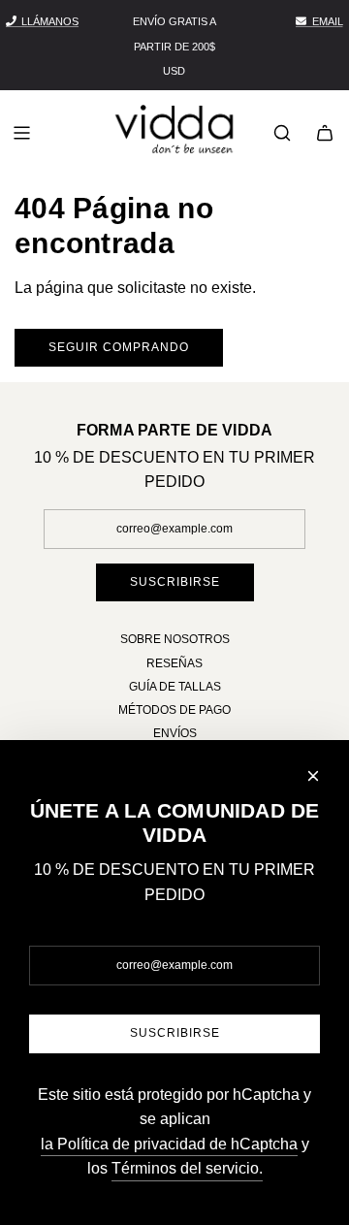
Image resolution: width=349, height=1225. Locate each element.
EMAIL (327, 21)
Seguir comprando (118, 347)
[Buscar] (282, 133)
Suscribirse (175, 582)
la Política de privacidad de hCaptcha (169, 1144)
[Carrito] (324, 133)
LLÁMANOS (50, 21)
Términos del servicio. (187, 1168)
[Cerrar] (313, 776)
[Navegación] (21, 133)
